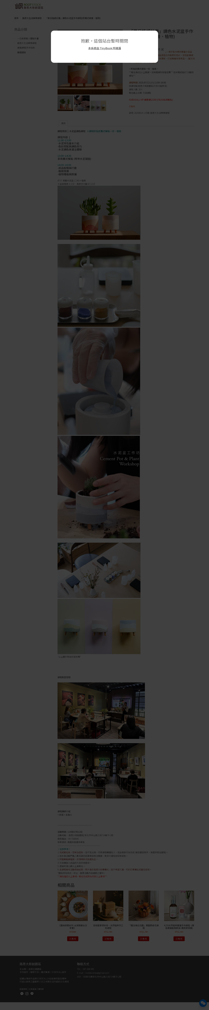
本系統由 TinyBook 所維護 (104, 48)
